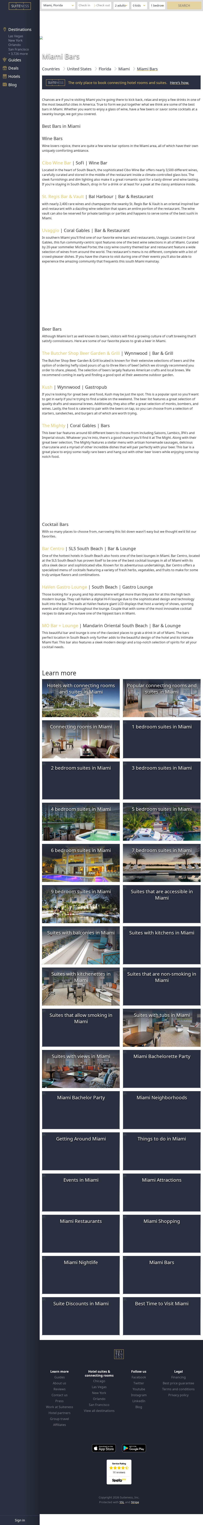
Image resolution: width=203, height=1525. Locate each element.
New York (15, 40)
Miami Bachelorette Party (161, 1056)
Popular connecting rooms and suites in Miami (162, 688)
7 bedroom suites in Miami (162, 850)
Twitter (138, 1383)
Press (59, 1401)
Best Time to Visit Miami (162, 1303)
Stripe (135, 1502)
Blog (138, 1407)
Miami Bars (161, 1262)
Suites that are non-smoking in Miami (161, 977)
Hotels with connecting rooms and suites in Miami (81, 688)
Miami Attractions (162, 1180)
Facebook (139, 1377)
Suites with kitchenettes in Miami (81, 977)
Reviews (60, 1389)
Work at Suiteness (59, 1407)
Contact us (60, 1395)
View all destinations (99, 1411)
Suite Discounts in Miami (81, 1303)
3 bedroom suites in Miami (162, 767)
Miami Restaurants (81, 1221)
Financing (178, 1377)
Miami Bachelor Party (81, 1097)
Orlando (14, 45)
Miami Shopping (162, 1221)
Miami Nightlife (81, 1262)
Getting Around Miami (81, 1138)
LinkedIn (138, 1401)
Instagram (139, 1395)
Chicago (99, 1381)
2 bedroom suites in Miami (81, 767)
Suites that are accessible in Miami (162, 894)
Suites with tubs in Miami (162, 1015)
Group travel (59, 1419)
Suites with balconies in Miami (81, 932)
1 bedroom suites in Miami (162, 726)
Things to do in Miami (162, 1138)
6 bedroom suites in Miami (81, 850)
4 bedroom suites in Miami (81, 809)
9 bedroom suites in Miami (81, 891)
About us (59, 1383)
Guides (59, 1377)
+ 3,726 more (18, 54)
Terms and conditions (178, 1389)
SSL (122, 1502)
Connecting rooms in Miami (81, 726)
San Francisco (18, 49)
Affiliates (59, 1425)
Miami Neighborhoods (162, 1097)
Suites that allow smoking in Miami (81, 1018)
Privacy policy (178, 1395)
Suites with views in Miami (81, 1056)
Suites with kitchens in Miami (161, 932)
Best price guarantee (178, 1383)
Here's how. (179, 82)
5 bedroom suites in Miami (162, 809)
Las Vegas (15, 36)
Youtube (139, 1389)
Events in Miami (81, 1180)
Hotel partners (60, 1413)
